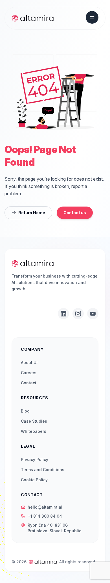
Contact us (74, 212)
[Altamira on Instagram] (78, 313)
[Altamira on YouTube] (92, 313)
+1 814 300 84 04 (45, 516)
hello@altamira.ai (45, 507)
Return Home (31, 212)
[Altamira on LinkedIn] (63, 313)
